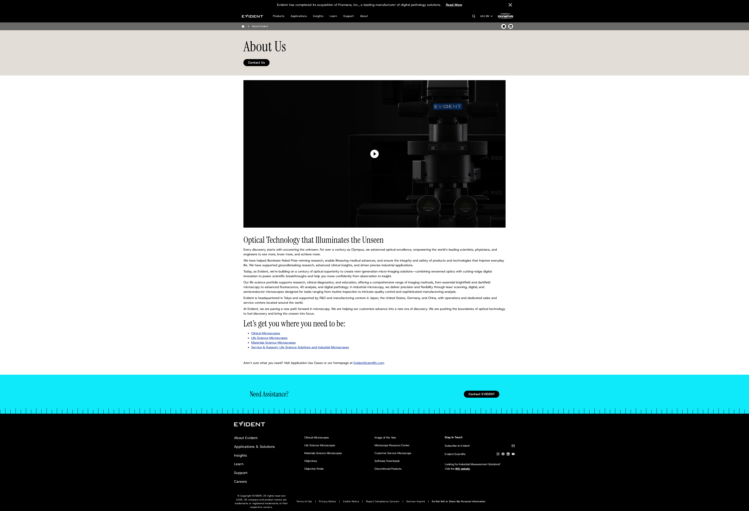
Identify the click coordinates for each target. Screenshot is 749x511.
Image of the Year (385, 437)
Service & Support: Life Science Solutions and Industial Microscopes (300, 347)
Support (348, 16)
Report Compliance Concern (382, 501)
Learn (333, 16)
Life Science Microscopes (269, 338)
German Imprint (415, 501)
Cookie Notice (351, 501)
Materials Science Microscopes (273, 343)
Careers (240, 481)
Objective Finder (314, 468)
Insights (318, 16)
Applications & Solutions (254, 446)
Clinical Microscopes (265, 333)
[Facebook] (503, 455)
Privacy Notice (327, 501)
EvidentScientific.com (369, 363)
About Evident (245, 438)
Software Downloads (387, 461)
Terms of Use (304, 501)
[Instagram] (498, 455)
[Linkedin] (508, 455)
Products (278, 16)
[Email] (513, 446)
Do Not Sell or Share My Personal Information (458, 501)
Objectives (310, 461)
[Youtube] (513, 455)
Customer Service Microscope (392, 453)
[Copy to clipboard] (503, 26)
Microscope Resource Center (392, 445)
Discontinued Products (388, 468)
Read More (454, 5)
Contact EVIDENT (482, 394)
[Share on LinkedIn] (510, 26)
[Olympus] (505, 16)
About (364, 16)
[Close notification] (510, 5)
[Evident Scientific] (252, 16)
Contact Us (256, 62)
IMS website (462, 468)
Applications (299, 16)
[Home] (243, 26)
